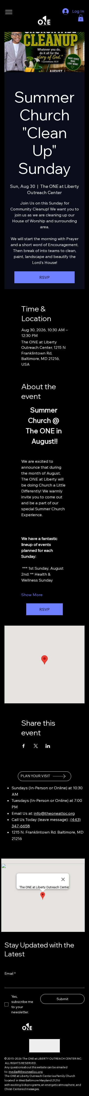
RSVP (44, 277)
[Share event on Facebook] (23, 746)
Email (10, 973)
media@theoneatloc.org (26, 1071)
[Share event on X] (35, 746)
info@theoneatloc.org (54, 813)
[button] (81, 18)
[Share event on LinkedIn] (47, 746)
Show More (32, 594)
